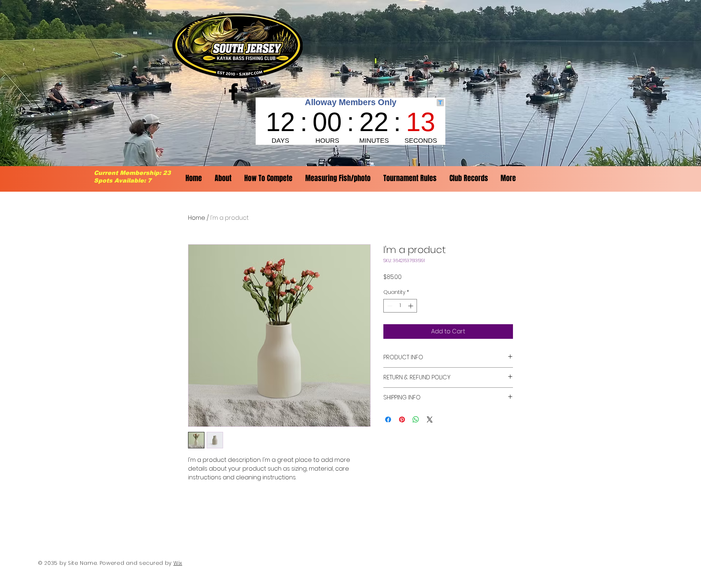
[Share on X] (429, 419)
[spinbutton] (400, 305)
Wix (177, 563)
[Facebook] (233, 91)
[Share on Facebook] (388, 419)
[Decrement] (389, 305)
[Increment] (411, 305)
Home (196, 218)
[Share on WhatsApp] (415, 419)
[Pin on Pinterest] (402, 419)
